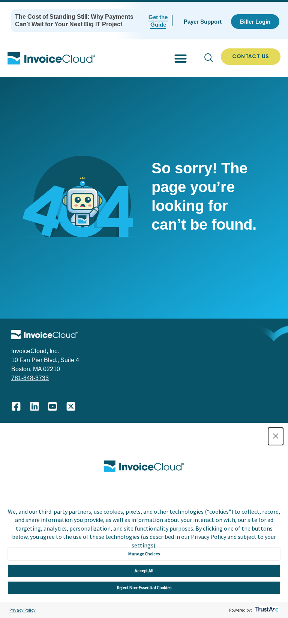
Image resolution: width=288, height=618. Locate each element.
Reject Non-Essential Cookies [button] (144, 587)
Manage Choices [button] (144, 553)
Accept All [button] (144, 570)
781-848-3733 (30, 378)
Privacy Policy (22, 610)
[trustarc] (266, 610)
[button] (275, 436)
